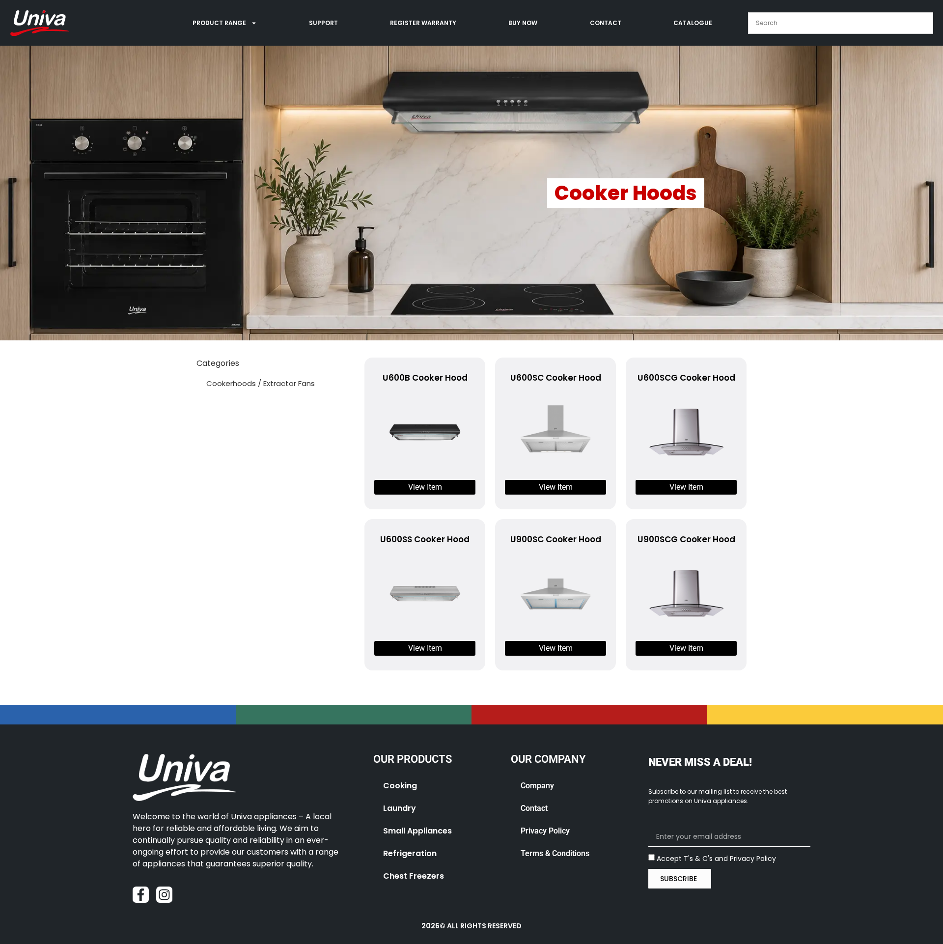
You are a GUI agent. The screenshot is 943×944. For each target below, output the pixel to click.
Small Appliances (417, 830)
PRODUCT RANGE (219, 23)
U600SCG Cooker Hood (686, 378)
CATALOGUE (692, 23)
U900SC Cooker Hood (555, 539)
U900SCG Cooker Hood (686, 539)
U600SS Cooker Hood (425, 539)
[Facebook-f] (141, 895)
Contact (534, 808)
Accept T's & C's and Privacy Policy (716, 858)
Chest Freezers (413, 876)
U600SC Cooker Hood (555, 378)
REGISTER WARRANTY (423, 23)
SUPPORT (323, 23)
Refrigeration (410, 853)
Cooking (400, 785)
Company (537, 785)
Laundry (399, 808)
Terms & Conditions (555, 853)
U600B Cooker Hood (425, 378)
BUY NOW (522, 23)
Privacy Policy (545, 830)
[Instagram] (164, 895)
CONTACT (605, 23)
